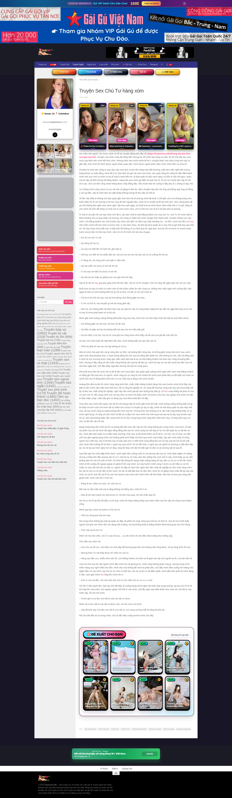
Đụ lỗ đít (63, 403)
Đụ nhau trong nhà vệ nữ (48, 454)
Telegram (154, 64)
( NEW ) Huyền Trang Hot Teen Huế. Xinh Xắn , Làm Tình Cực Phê (122, 668)
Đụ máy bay (48, 406)
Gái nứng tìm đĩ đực (46, 437)
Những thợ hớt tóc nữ (47, 445)
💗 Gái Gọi (127, 64)
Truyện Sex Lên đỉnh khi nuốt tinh (52, 462)
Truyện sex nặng (63, 386)
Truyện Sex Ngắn (88, 80)
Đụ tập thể (51, 409)
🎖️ (169, 64)
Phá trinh (115, 64)
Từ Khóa (104, 769)
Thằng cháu (42, 470)
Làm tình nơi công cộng (58, 317)
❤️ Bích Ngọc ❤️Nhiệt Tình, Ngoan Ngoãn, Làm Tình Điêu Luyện (95, 668)
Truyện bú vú (125, 729)
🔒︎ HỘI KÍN (64, 72)
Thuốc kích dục (44, 326)
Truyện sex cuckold (44, 360)
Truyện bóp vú (51, 331)
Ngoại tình (91, 64)
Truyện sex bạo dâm (61, 357)
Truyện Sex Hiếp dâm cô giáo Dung (53, 428)
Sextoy (58, 323)
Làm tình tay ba (48, 320)
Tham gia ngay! (151, 3)
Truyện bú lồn (59, 336)
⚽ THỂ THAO (168, 72)
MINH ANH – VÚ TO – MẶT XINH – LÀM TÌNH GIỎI (177, 668)
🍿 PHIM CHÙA (116, 72)
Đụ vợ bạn (50, 413)
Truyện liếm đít (52, 347)
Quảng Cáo (127, 769)
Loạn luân (103, 64)
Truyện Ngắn (78, 64)
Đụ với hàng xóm (90, 729)
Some (66, 323)
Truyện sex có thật (155, 729)
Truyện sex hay (54, 370)
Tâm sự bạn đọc (103, 729)
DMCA (115, 769)
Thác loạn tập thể (58, 326)
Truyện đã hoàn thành (139, 729)
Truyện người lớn (58, 353)
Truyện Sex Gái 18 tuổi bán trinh (51, 479)
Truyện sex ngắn (168, 729)
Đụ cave (48, 403)
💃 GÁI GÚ (142, 72)
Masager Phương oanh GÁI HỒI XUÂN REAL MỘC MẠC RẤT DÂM (122, 705)
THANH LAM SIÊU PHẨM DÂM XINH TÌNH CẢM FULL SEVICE (175, 705)
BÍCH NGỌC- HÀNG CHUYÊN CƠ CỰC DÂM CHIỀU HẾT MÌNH (150, 705)
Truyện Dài (64, 64)
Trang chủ (42, 64)
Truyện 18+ (115, 729)
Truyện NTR (44, 357)
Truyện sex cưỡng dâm (54, 366)
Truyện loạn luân (54, 348)
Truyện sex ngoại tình (183, 729)
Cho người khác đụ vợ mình (49, 314)
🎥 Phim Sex (140, 64)
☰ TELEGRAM (90, 72)
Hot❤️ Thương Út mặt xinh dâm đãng (150, 668)
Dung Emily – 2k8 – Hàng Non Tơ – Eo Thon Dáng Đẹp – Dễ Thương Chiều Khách (95, 705)
